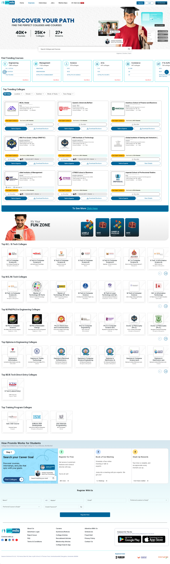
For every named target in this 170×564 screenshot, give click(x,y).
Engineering (13, 63)
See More (25, 80)
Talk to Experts (16, 128)
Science (73, 63)
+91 (46, 500)
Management (44, 63)
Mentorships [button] (63, 3)
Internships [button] (43, 3)
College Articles (62, 535)
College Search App (63, 545)
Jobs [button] (52, 3)
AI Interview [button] (76, 3)
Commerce (135, 63)
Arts (102, 63)
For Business (161, 3)
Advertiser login (33, 532)
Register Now (85, 515)
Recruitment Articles (63, 538)
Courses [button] (31, 3)
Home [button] (22, 3)
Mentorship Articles (63, 542)
